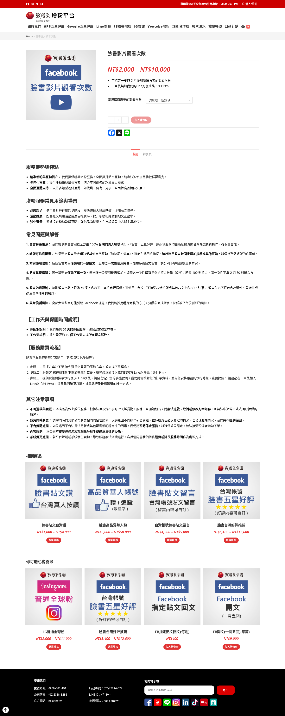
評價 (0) (147, 154)
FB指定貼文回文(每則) (172, 631)
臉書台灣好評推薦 (231, 525)
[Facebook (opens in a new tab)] (28, 4)
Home (29, 36)
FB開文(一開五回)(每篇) (231, 631)
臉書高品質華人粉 (113, 525)
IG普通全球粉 (53, 631)
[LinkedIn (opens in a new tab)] (37, 4)
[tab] (135, 154)
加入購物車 (141, 120)
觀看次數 (135, 99)
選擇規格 (54, 540)
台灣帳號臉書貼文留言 (172, 525)
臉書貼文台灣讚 (54, 525)
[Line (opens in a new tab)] (41, 4)
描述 (135, 154)
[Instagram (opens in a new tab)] (32, 4)
